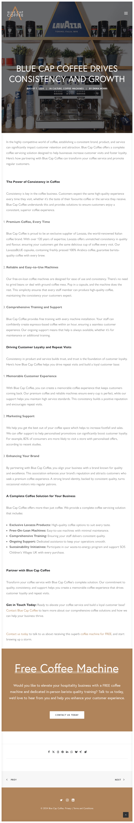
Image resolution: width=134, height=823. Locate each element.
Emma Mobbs (100, 88)
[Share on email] (85, 752)
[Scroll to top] (126, 814)
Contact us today (17, 634)
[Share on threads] (58, 752)
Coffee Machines (73, 88)
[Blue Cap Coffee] (15, 13)
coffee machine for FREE (96, 634)
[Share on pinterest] (62, 752)
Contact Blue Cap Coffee (22, 610)
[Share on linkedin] (67, 752)
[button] (126, 13)
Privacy (68, 808)
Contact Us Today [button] (67, 715)
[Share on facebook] (49, 752)
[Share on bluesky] (76, 752)
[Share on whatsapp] (71, 752)
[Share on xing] (81, 752)
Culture (57, 88)
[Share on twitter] (53, 752)
